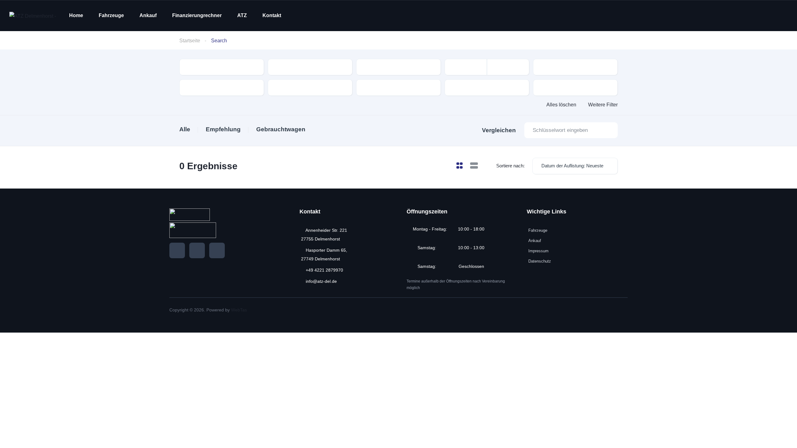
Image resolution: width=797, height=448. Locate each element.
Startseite (189, 40)
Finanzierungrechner (197, 15)
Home (76, 15)
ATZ (242, 15)
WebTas (239, 309)
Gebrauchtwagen (280, 129)
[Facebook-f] (177, 250)
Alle (184, 129)
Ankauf (148, 15)
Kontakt (271, 15)
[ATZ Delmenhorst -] (32, 15)
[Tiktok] (217, 250)
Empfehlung (223, 129)
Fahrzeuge (111, 15)
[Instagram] (197, 250)
